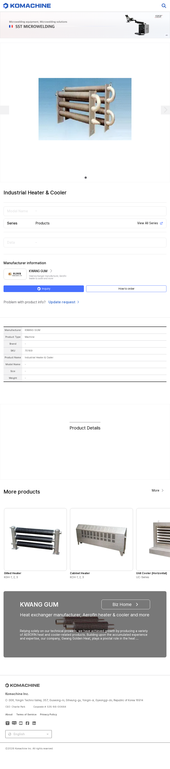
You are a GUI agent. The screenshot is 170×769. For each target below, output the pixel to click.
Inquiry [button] (46, 288)
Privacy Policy (48, 714)
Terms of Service (26, 714)
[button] (158, 731)
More (155, 490)
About (9, 714)
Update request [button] (61, 302)
